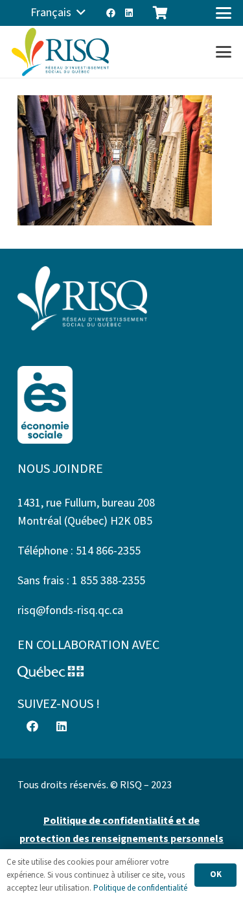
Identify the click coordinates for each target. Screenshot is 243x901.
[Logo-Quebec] (121, 672)
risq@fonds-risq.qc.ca (70, 610)
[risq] (60, 52)
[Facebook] (111, 13)
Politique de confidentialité (140, 888)
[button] (58, 13)
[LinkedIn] (129, 13)
